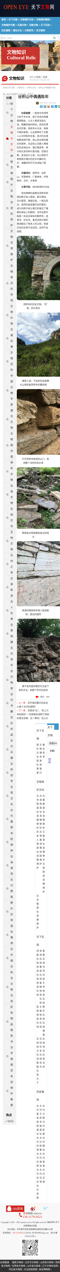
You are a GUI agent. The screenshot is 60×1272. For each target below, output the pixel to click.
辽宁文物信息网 (50, 1266)
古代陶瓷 (11, 680)
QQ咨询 (18, 1208)
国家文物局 (17, 1262)
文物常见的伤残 (11, 283)
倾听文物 (11, 471)
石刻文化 (11, 517)
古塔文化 (11, 796)
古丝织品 (11, 726)
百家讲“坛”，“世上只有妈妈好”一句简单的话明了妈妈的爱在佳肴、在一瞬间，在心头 (33, 714)
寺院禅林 (11, 842)
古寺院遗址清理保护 (37, 812)
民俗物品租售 (11, 1021)
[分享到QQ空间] (45, 106)
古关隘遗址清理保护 (37, 912)
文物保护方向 (26, 19)
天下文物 (12, 19)
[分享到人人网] (56, 106)
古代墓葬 (11, 819)
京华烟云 (11, 958)
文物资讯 (28, 30)
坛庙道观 (11, 865)
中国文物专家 (11, 390)
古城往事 (11, 338)
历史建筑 (5, 30)
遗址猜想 (11, 935)
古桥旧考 (11, 772)
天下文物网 (30, 8)
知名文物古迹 (11, 986)
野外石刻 (11, 911)
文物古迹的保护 (11, 208)
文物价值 (11, 315)
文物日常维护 (11, 245)
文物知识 (20, 88)
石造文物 (21, 25)
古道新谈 (11, 587)
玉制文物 (33, 25)
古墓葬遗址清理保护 (44, 812)
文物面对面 (11, 445)
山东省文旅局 (33, 1266)
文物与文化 (31, 88)
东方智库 (40, 30)
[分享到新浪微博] (48, 106)
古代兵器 (11, 749)
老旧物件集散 (11, 1090)
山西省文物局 (47, 1262)
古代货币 (11, 657)
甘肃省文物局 (18, 1266)
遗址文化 (17, 30)
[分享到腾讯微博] (52, 106)
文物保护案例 (43, 19)
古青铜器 (11, 633)
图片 (11, 182)
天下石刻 (45, 25)
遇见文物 (11, 419)
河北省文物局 (15, 1269)
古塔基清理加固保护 (41, 848)
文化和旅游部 (30, 1269)
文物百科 (11, 361)
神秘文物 (11, 165)
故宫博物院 (44, 1269)
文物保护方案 (8, 25)
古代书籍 (11, 703)
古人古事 (11, 610)
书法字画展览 (11, 1056)
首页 (3, 19)
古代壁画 (11, 888)
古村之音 (11, 564)
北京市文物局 (31, 1262)
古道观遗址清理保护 (41, 812)
